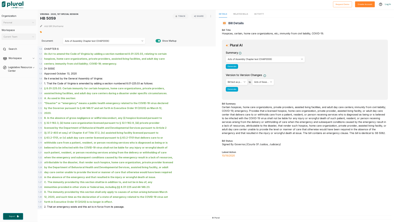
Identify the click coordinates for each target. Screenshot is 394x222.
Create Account (365, 4)
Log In (388, 4)
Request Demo (342, 4)
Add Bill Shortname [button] (53, 26)
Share (200, 16)
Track (181, 16)
